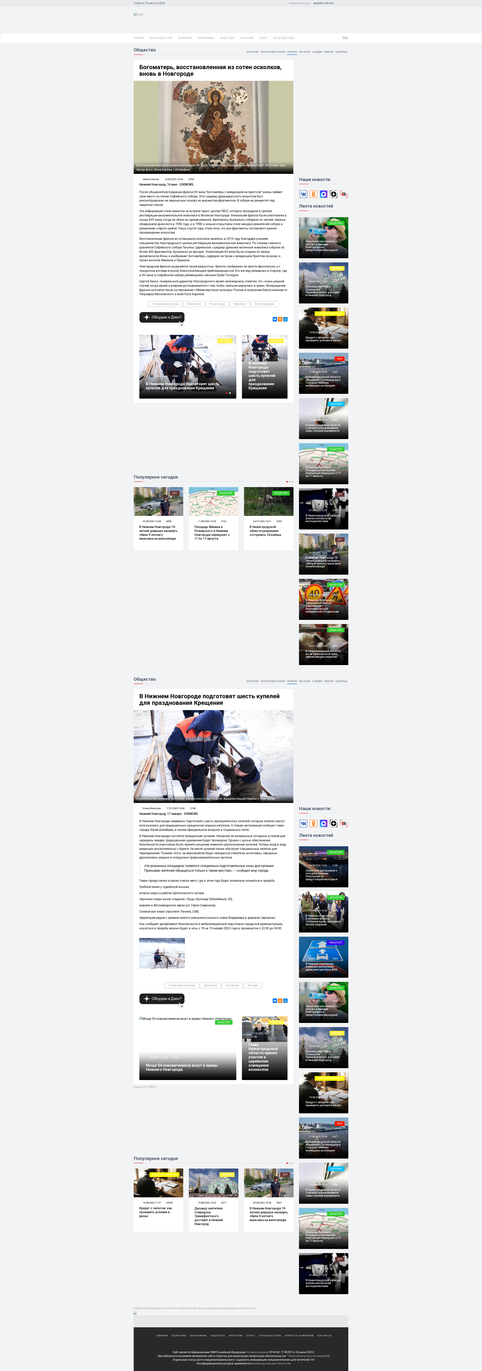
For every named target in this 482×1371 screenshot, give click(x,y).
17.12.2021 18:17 (260, 1033)
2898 (335, 1184)
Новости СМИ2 (145, 1087)
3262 (335, 1001)
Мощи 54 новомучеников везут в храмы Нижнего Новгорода (182, 386)
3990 (224, 1202)
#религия (194, 304)
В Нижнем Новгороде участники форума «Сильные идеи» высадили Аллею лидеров (269, 1214)
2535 (335, 958)
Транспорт (335, 942)
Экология (252, 52)
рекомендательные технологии (271, 1363)
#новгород (217, 304)
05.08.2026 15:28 (317, 552)
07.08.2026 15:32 (317, 510)
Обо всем (304, 52)
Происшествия (283, 38)
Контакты (324, 1335)
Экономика (206, 38)
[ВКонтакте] (275, 319)
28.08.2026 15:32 (317, 865)
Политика (185, 38)
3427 (335, 1136)
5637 (168, 1202)
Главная (162, 1335)
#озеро (253, 985)
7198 (254, 1036)
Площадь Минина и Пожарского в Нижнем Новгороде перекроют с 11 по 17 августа (157, 532)
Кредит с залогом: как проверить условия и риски (323, 339)
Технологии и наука (272, 52)
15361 (335, 332)
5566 (254, 355)
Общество (227, 38)
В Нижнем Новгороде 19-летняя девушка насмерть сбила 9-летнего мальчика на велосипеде (323, 562)
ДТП (339, 494)
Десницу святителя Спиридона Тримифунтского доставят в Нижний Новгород (323, 291)
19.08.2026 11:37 (317, 332)
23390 (335, 1097)
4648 (335, 281)
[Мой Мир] (285, 319)
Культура (246, 38)
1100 (335, 865)
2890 (279, 521)
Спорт (263, 38)
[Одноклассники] (280, 319)
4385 (335, 552)
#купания (232, 985)
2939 (224, 521)
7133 (175, 1057)
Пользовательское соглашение (307, 1355)
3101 (168, 521)
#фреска (239, 304)
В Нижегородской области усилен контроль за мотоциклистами (323, 518)
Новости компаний (329, 313)
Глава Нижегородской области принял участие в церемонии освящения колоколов (263, 1057)
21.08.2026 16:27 (317, 236)
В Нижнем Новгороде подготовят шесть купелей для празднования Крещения (262, 375)
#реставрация (265, 304)
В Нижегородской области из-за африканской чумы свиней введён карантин (323, 654)
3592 (279, 1202)
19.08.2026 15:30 (317, 281)
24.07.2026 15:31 (206, 521)
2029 (335, 594)
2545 (335, 1275)
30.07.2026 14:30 (317, 646)
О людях (317, 52)
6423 (175, 376)
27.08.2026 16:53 (261, 1202)
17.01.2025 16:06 (260, 352)
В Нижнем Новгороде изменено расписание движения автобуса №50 (321, 966)
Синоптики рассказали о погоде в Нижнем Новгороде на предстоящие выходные (322, 245)
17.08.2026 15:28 (317, 371)
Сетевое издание (257, 1352)
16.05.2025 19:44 (174, 179)
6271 (335, 1046)
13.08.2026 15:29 (261, 521)
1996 (335, 236)
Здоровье (341, 52)
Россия (139, 38)
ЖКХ (339, 358)
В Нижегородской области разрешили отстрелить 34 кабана (210, 531)
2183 (335, 510)
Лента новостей (160, 38)
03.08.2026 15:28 (317, 594)
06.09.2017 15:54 (158, 376)
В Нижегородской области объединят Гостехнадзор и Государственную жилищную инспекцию (323, 381)
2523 (335, 371)
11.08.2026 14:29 (151, 521)
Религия (292, 52)
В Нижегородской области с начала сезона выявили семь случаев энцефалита (268, 532)
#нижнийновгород (165, 304)
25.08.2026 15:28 (317, 958)
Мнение (328, 52)
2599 (335, 646)
